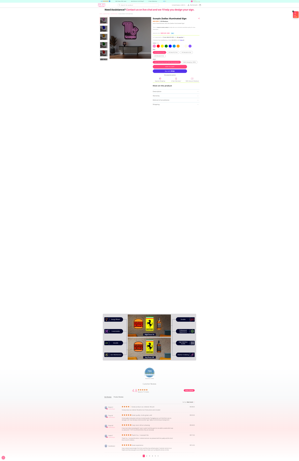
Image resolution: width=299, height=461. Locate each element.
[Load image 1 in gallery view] (104, 20)
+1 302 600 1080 (196, 1)
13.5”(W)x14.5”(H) (159, 52)
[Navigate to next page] (158, 456)
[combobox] (138, 5)
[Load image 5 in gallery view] (104, 53)
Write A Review (189, 390)
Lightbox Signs (106, 13)
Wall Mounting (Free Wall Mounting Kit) (166, 62)
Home (101, 13)
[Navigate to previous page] (141, 456)
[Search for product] (119, 5)
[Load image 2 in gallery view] (104, 28)
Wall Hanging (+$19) (189, 62)
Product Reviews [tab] (118, 397)
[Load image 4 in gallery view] (104, 45)
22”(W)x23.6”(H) (159, 56)
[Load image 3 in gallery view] (104, 36)
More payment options (170, 74)
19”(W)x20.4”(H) (186, 52)
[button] (200, 5)
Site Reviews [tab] (108, 397)
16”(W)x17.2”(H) (173, 52)
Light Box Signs (114, 13)
